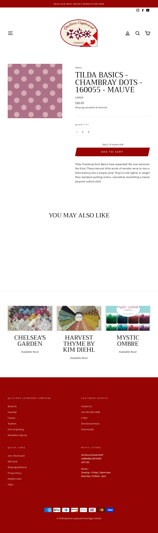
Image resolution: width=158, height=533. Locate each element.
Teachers (12, 423)
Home (78, 67)
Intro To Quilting (16, 429)
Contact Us (86, 406)
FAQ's (10, 484)
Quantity (82, 124)
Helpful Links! (15, 478)
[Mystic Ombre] (128, 318)
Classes (11, 417)
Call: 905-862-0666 (90, 412)
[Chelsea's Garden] (30, 318)
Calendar (12, 412)
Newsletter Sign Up (17, 435)
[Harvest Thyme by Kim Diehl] (79, 318)
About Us (12, 406)
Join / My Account (16, 455)
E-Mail (84, 417)
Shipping (79, 107)
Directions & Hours (90, 423)
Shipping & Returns (17, 467)
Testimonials (87, 429)
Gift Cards (13, 461)
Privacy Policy (14, 472)
